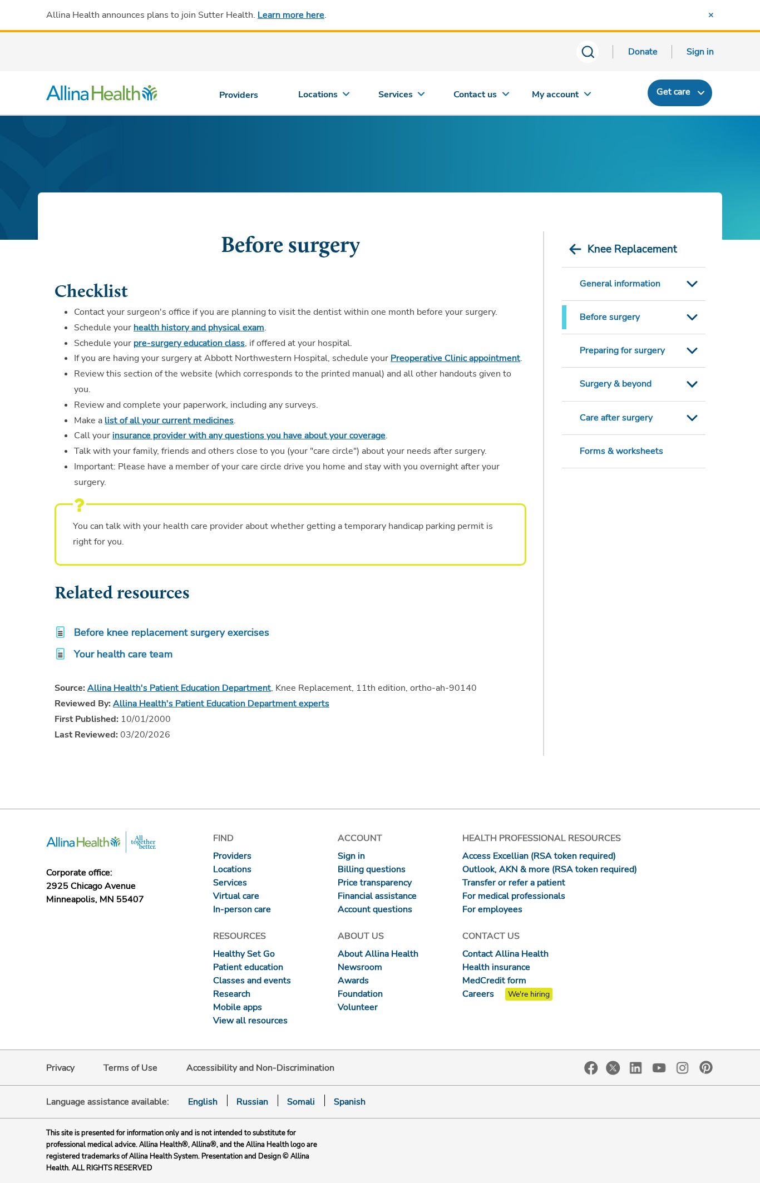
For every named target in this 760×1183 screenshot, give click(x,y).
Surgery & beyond (616, 384)
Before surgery (610, 317)
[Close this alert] (711, 15)
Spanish (350, 1102)
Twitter (613, 1068)
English (203, 1102)
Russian (252, 1102)
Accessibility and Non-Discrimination (260, 1068)
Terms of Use (130, 1068)
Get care (673, 92)
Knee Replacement (632, 249)
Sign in (700, 52)
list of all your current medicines (169, 420)
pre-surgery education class (189, 343)
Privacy (60, 1068)
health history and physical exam (199, 327)
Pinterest (706, 1067)
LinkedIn (636, 1067)
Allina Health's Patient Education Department (179, 688)
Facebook (591, 1068)
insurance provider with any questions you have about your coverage (249, 435)
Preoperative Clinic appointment (455, 358)
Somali (301, 1102)
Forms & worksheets (621, 451)
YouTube (659, 1067)
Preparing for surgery (622, 350)
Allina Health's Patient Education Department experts (221, 703)
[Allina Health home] (101, 95)
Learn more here (291, 15)
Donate (643, 52)
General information (620, 284)
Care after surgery (616, 418)
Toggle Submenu (692, 284)
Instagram (682, 1067)
